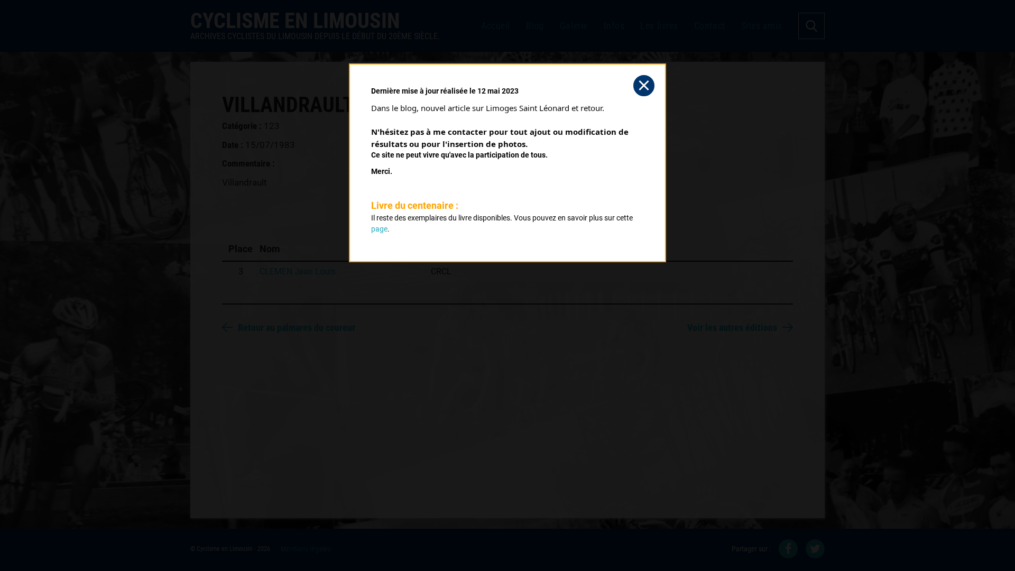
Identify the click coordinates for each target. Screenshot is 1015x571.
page (379, 229)
